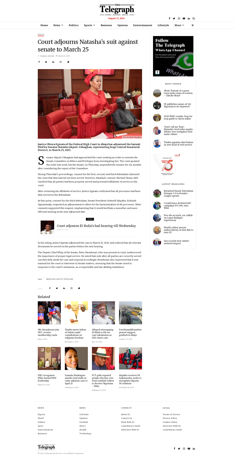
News (56, 25)
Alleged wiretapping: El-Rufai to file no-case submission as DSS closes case (103, 333)
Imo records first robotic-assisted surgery (177, 242)
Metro (82, 426)
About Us (125, 414)
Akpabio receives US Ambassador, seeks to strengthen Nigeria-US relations (130, 379)
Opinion (122, 25)
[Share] (39, 62)
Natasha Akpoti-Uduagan (60, 279)
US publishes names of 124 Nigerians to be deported (177, 105)
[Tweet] (46, 62)
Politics (74, 25)
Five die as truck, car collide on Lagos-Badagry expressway (178, 218)
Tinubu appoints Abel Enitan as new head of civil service (178, 143)
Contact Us (126, 418)
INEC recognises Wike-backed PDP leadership (47, 378)
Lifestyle (163, 25)
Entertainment (142, 25)
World (41, 418)
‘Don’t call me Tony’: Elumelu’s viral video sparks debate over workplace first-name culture (178, 130)
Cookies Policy (170, 422)
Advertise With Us (130, 430)
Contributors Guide (130, 426)
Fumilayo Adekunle (47, 56)
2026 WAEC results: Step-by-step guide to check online (178, 117)
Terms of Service (171, 414)
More (177, 25)
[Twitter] (174, 18)
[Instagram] (179, 18)
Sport (40, 426)
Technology (85, 433)
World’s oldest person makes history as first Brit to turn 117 (178, 230)
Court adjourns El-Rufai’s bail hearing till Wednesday (96, 226)
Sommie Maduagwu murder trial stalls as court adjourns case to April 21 (76, 379)
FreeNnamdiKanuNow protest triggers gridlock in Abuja (130, 332)
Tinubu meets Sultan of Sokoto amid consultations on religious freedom (75, 333)
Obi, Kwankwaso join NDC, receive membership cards (48, 332)
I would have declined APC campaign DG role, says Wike (177, 205)
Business (106, 25)
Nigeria (41, 414)
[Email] (61, 62)
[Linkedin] (188, 18)
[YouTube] (183, 18)
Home (44, 25)
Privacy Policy (170, 418)
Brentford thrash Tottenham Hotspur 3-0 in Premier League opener (178, 193)
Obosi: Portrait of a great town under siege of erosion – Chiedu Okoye (178, 93)
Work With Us (127, 422)
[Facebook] (169, 18)
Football (83, 422)
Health (82, 430)
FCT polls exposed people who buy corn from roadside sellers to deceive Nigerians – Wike (103, 380)
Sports (88, 25)
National (41, 34)
